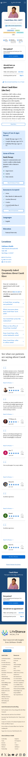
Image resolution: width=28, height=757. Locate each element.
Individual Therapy (11, 144)
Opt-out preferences (18, 694)
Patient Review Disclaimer (13, 564)
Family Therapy (10, 139)
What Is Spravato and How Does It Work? (11, 714)
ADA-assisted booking (19, 680)
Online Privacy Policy (19, 672)
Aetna (7, 193)
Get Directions (7, 257)
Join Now (20, 72)
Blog (15, 662)
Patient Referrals (17, 658)
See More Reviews (13, 556)
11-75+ (6, 41)
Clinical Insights (17, 664)
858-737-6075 (7, 259)
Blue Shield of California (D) (14, 196)
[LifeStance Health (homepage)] (4, 2)
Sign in (21, 75)
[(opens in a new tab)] (2, 755)
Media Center (17, 666)
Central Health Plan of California (12, 206)
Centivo (8, 202)
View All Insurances (13, 210)
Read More (13, 124)
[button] (5, 662)
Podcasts (16, 660)
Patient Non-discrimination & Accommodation (18, 676)
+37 (13, 34)
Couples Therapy (11, 141)
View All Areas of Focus (13, 182)
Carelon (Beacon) (11, 199)
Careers (16, 748)
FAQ (15, 668)
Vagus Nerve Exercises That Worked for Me (11, 731)
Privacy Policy (17, 670)
